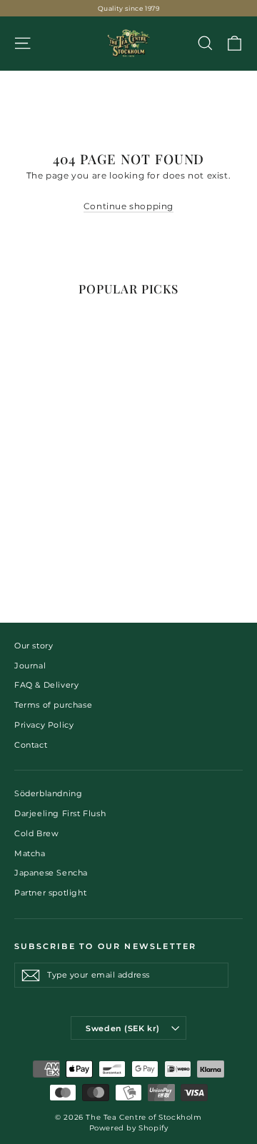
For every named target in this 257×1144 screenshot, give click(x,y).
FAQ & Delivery (46, 685)
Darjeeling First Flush (60, 813)
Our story (33, 646)
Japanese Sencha (51, 873)
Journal (30, 666)
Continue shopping (128, 206)
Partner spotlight (50, 893)
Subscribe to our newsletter (105, 946)
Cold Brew (36, 833)
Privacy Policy (44, 725)
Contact (30, 745)
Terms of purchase (53, 705)
